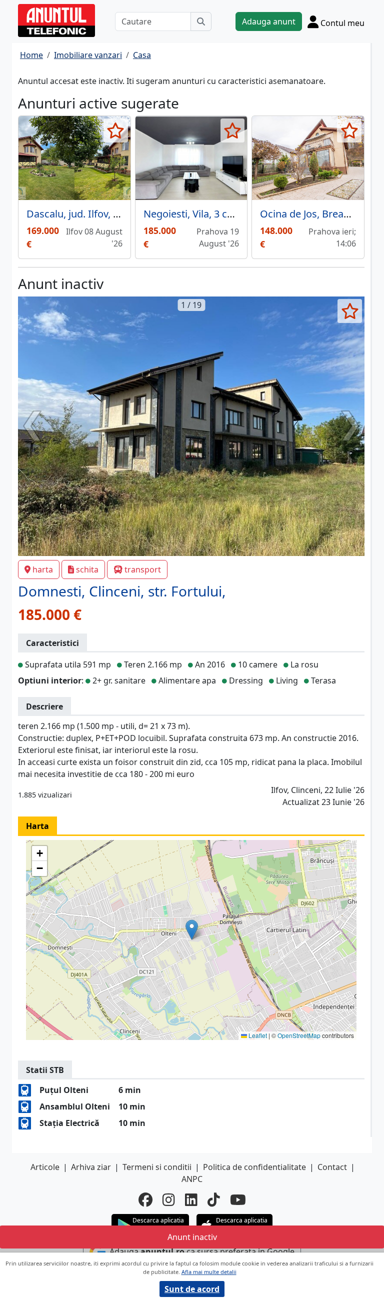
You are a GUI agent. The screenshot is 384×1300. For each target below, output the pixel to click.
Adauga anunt (269, 21)
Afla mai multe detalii (209, 1272)
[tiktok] (214, 1199)
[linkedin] (191, 1199)
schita (87, 569)
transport (142, 569)
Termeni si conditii (157, 1167)
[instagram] (168, 1199)
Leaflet (257, 1035)
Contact (332, 1167)
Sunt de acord (192, 1289)
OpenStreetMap (299, 1035)
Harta (37, 826)
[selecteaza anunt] (116, 130)
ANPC (192, 1179)
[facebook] (145, 1199)
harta (42, 569)
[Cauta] (201, 21)
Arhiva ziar (91, 1167)
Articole (45, 1167)
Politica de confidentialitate (254, 1167)
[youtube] (238, 1199)
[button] (192, 930)
